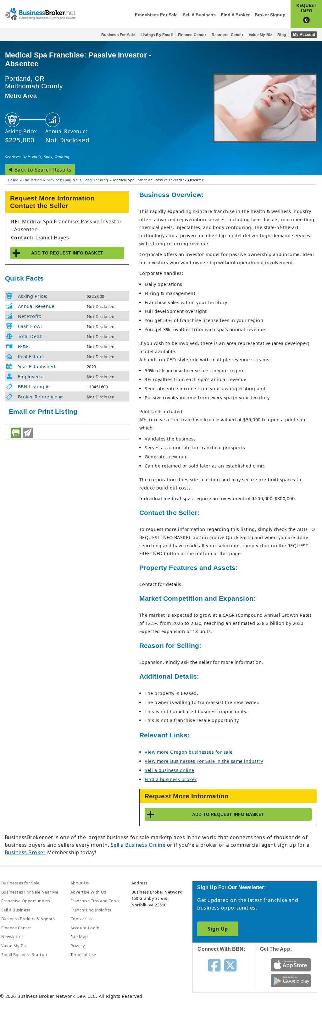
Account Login (84, 928)
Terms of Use (83, 954)
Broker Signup (270, 15)
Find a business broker (171, 779)
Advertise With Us (88, 892)
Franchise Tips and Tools (94, 901)
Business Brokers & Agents (28, 918)
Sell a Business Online (138, 844)
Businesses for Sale (20, 883)
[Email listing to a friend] (28, 433)
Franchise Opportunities (25, 901)
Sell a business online (169, 770)
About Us (79, 883)
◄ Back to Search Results (40, 169)
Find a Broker (235, 15)
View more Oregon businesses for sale (188, 752)
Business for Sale (118, 35)
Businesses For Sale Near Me (29, 892)
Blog (281, 35)
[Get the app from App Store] (291, 964)
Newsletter (12, 936)
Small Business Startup (24, 954)
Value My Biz (260, 35)
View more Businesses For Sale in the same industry (204, 761)
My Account (304, 34)
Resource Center (227, 35)
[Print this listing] (16, 433)
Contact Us (81, 918)
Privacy (77, 946)
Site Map (79, 936)
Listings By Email (157, 35)
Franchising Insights (90, 910)
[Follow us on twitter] (230, 965)
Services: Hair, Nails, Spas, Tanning (37, 157)
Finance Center (192, 35)
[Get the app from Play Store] (291, 980)
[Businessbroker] (40, 13)
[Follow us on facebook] (214, 965)
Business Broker (25, 852)
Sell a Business (199, 15)
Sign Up (218, 928)
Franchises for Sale (156, 15)
